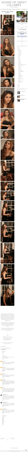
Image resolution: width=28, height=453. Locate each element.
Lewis (3, 387)
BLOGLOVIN (11, 342)
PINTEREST (5, 343)
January (19, 63)
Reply (3, 353)
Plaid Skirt (19, 77)
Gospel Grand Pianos (8, 363)
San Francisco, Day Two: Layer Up (22, 64)
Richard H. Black (4, 394)
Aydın (3, 419)
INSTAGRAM (7, 342)
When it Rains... (19, 82)
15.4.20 (7, 394)
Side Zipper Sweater (20, 70)
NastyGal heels (3, 325)
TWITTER (9, 343)
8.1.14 (4, 351)
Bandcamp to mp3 (8, 376)
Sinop (3, 420)
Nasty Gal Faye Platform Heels (6, 337)
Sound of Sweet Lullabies (14, 4)
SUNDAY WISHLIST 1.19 (21, 71)
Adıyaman (3, 421)
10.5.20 (7, 402)
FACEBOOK (3, 342)
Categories (18, 9)
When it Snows (19, 69)
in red (11, 337)
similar (8, 336)
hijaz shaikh (3, 379)
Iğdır (2, 417)
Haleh (9, 314)
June (18, 57)
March (19, 61)
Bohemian (19, 72)
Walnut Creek (19, 66)
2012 (18, 85)
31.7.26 (6, 415)
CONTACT (14, 9)
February (19, 62)
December (19, 50)
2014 (18, 49)
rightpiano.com (6, 357)
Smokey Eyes (22, 95)
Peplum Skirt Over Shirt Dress (23, 99)
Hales (3, 361)
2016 (18, 47)
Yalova (3, 423)
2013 (18, 84)
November (19, 51)
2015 (18, 48)
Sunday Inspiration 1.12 (20, 76)
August (19, 55)
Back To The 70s (22, 91)
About (7, 9)
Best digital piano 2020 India (10, 391)
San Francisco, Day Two (20, 65)
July (18, 56)
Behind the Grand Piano (20, 78)
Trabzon (3, 418)
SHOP (10, 9)
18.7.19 (4, 361)
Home (4, 9)
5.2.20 (4, 387)
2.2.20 (5, 379)
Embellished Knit (20, 75)
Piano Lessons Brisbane (5, 405)
